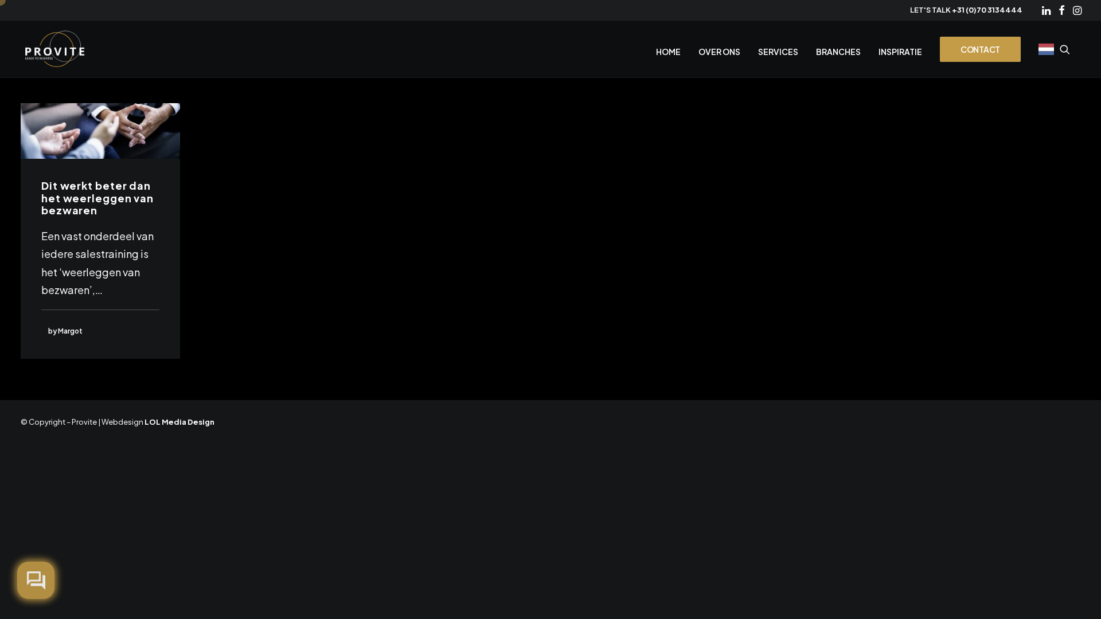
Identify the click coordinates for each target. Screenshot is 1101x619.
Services (778, 51)
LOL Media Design (179, 421)
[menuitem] (1046, 10)
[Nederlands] (1045, 49)
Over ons (719, 51)
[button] (1046, 10)
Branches (838, 51)
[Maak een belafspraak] (35, 580)
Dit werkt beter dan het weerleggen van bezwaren (97, 198)
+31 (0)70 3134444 (987, 9)
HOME (668, 51)
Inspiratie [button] (900, 51)
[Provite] (55, 49)
